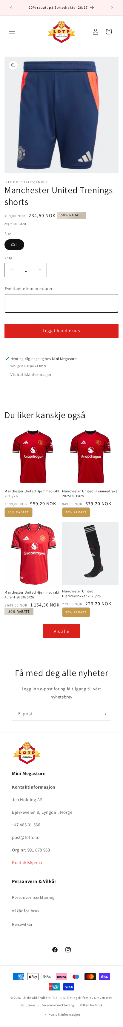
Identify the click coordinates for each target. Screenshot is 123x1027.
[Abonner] (104, 714)
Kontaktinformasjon (64, 1014)
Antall (9, 258)
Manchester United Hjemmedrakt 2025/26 (31, 493)
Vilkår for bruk (26, 910)
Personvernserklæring (33, 897)
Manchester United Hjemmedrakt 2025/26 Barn (89, 493)
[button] (12, 31)
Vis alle (61, 631)
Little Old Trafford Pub (40, 998)
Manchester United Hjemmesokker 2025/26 (81, 593)
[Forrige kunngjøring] (11, 7)
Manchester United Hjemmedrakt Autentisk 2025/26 (31, 594)
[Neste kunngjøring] (112, 7)
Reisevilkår (22, 924)
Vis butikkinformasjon (31, 374)
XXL (14, 244)
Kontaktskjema (27, 862)
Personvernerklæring (57, 1005)
